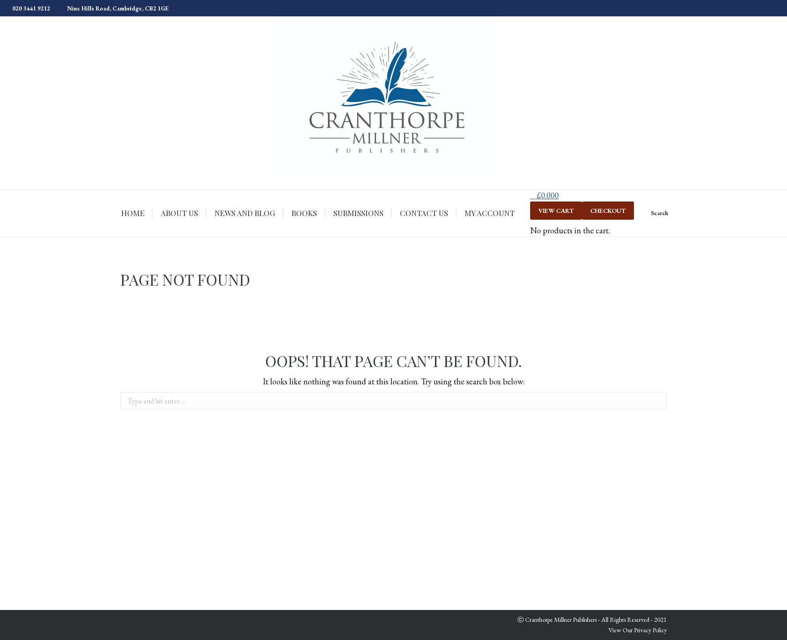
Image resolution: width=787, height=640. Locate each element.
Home (629, 280)
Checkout (608, 211)
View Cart (556, 211)
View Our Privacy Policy (637, 630)
